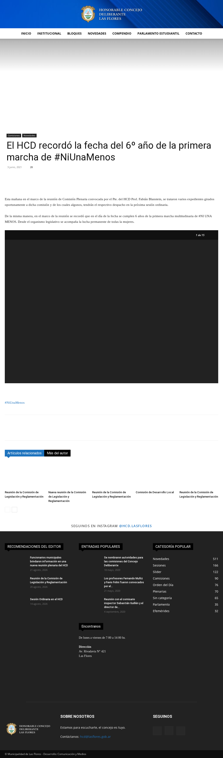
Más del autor (57, 453)
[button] (213, 34)
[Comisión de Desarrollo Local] (155, 475)
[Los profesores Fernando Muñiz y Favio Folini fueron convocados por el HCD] (90, 584)
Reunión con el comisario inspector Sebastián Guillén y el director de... (123, 603)
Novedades (97, 33)
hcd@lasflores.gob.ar (95, 737)
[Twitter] (19, 431)
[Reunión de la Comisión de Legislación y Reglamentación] (24, 475)
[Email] (49, 431)
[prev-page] (7, 509)
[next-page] (14, 509)
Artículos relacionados (24, 453)
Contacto (194, 33)
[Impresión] (59, 431)
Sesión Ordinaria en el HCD (46, 599)
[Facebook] (9, 431)
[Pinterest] (29, 431)
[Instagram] (169, 730)
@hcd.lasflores (135, 526)
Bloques (74, 33)
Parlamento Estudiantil (158, 33)
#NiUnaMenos (15, 402)
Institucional (49, 33)
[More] (171, 184)
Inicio (26, 33)
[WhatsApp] (39, 431)
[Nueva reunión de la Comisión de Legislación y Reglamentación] (67, 475)
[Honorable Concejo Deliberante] (111, 14)
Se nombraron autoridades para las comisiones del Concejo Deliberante (123, 561)
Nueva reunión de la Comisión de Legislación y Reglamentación (67, 497)
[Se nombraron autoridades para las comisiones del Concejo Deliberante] (90, 563)
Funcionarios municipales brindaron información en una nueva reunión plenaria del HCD (49, 561)
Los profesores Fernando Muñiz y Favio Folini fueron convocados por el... (124, 582)
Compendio (121, 33)
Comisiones (14, 135)
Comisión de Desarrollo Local (155, 492)
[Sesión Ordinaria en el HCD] (16, 605)
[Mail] (180, 730)
